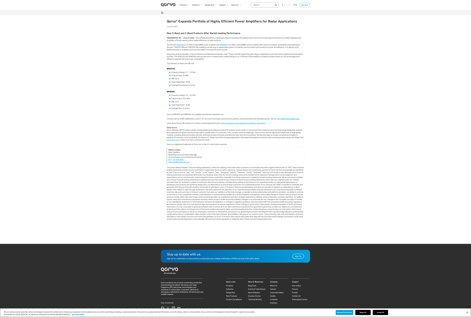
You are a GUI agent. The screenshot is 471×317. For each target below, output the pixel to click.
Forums (295, 289)
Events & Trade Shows (256, 289)
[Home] (162, 12)
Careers (273, 289)
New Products (231, 296)
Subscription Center (299, 299)
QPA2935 (180, 45)
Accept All (380, 312)
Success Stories (254, 296)
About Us (273, 286)
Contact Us (296, 296)
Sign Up (298, 256)
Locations (274, 299)
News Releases (254, 293)
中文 (295, 5)
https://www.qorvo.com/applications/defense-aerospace (243, 123)
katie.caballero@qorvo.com (179, 162)
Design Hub (230, 293)
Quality (272, 296)
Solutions (229, 289)
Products (229, 286)
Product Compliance (234, 299)
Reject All (363, 312)
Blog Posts (252, 286)
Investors (273, 303)
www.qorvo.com (173, 140)
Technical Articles (255, 299)
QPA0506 (223, 45)
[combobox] (264, 4)
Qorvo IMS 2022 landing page (288, 119)
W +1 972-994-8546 (176, 160)
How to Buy (296, 286)
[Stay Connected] (162, 308)
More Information (78, 314)
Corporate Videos (277, 293)
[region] (235, 312)
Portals (295, 293)
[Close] (467, 312)
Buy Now (304, 5)
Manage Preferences (344, 312)
